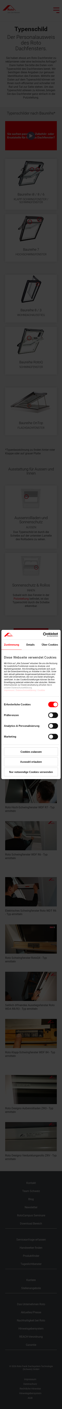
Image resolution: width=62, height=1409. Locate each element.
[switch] (53, 715)
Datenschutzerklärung (26, 690)
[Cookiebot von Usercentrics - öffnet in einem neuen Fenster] (43, 634)
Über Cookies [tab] (50, 644)
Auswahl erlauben (31, 761)
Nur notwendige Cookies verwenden (31, 771)
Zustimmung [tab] (11, 644)
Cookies (41, 690)
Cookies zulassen (31, 751)
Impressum (9, 690)
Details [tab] (30, 644)
